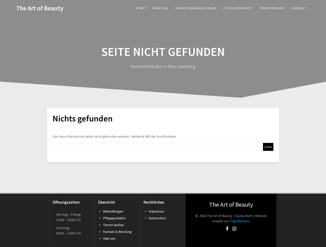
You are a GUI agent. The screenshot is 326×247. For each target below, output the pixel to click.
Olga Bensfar (240, 221)
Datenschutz (157, 218)
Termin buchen (272, 8)
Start (141, 8)
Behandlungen (113, 211)
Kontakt (299, 8)
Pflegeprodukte (237, 8)
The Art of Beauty (39, 8)
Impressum (156, 211)
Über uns (160, 8)
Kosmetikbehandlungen (196, 8)
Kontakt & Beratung (117, 231)
